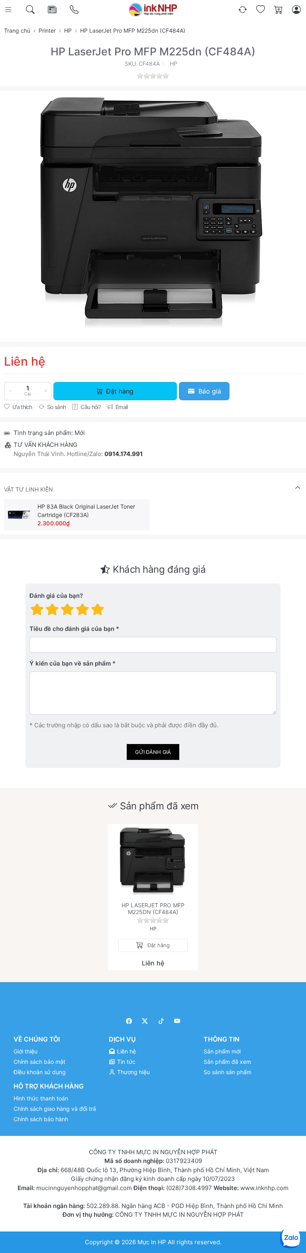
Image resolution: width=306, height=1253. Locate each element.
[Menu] (9, 10)
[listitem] (153, 210)
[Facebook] (129, 1021)
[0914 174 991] (75, 10)
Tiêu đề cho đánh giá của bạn (71, 628)
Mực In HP (152, 1241)
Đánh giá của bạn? (56, 595)
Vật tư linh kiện (28, 489)
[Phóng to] (153, 210)
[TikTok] (161, 1021)
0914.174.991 (123, 454)
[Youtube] (177, 1021)
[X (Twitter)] (145, 1021)
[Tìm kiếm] (31, 10)
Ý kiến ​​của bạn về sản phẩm (70, 663)
